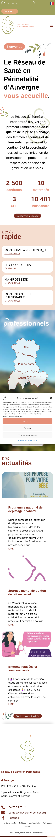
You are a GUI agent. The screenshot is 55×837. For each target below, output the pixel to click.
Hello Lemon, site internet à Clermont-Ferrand (28, 833)
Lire (11, 548)
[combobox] (18, 3)
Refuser (27, 428)
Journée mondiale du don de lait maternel (27, 592)
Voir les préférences (27, 435)
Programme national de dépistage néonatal (25, 509)
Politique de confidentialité (27, 440)
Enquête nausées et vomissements (22, 668)
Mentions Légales (9, 823)
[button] (51, 398)
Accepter (27, 421)
